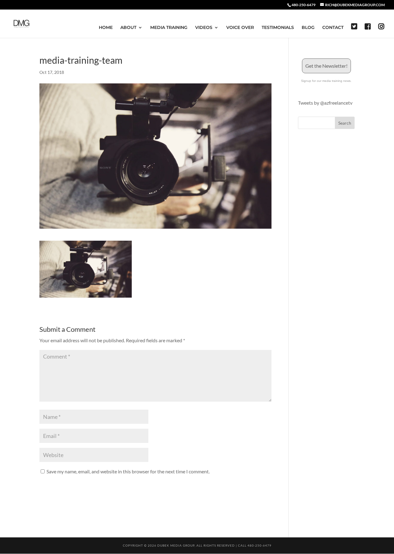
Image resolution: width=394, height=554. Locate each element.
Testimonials (278, 27)
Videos (203, 27)
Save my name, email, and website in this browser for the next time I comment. (128, 471)
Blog (308, 27)
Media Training (168, 27)
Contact (333, 27)
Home (106, 27)
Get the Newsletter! (326, 66)
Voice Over (240, 27)
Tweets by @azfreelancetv (325, 103)
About (128, 27)
